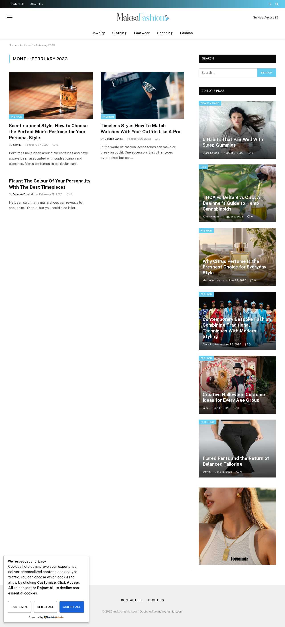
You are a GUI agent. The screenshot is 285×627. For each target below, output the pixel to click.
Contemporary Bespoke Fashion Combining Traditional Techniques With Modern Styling (237, 328)
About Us (36, 4)
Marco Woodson (213, 280)
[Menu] (9, 17)
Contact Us (17, 4)
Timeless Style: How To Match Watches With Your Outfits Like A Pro (140, 128)
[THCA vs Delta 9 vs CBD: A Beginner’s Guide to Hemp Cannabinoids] (237, 193)
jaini (205, 408)
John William (211, 216)
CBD (203, 167)
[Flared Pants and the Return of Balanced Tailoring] (237, 448)
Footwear (142, 33)
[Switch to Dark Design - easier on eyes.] (270, 4)
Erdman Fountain (24, 194)
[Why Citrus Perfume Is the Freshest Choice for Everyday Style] (237, 257)
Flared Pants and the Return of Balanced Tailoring (236, 461)
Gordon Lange (113, 138)
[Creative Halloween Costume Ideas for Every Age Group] (237, 385)
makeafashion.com (170, 611)
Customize (20, 607)
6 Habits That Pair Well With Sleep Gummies (233, 142)
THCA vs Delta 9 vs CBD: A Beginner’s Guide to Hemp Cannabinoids (231, 203)
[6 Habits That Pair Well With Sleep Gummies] (237, 130)
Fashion (186, 33)
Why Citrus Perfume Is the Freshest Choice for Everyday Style (234, 267)
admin (17, 144)
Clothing (119, 33)
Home (13, 45)
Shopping (165, 33)
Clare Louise (211, 152)
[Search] (276, 4)
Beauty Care (210, 103)
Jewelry (98, 33)
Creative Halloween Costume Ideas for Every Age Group (234, 397)
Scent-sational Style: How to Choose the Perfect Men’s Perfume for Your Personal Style (48, 131)
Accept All (72, 607)
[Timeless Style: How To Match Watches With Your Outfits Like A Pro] (142, 95)
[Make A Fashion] (142, 17)
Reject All (45, 607)
